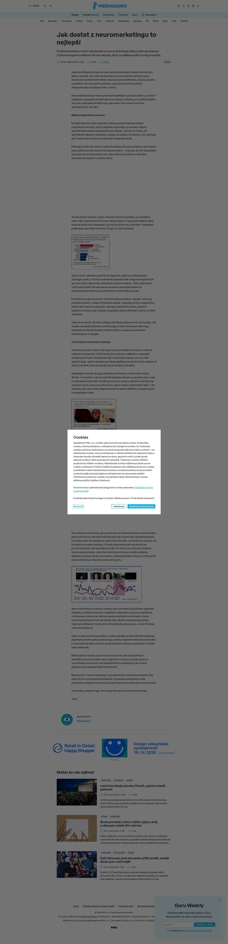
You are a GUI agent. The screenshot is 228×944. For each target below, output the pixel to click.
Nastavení (78, 506)
